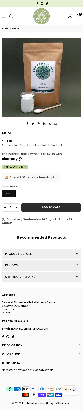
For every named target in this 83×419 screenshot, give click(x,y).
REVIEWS (11, 265)
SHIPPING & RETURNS (20, 277)
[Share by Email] (55, 123)
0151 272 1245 (20, 321)
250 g (8, 193)
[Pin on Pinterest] (38, 123)
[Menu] (3, 16)
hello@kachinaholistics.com (29, 329)
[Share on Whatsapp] (50, 123)
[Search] (11, 16)
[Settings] (70, 16)
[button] (77, 16)
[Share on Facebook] (27, 123)
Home (5, 28)
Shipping (25, 145)
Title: (10, 186)
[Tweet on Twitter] (33, 123)
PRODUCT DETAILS (18, 254)
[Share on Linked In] (44, 123)
